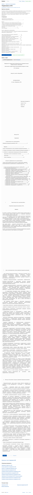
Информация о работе (9, 460)
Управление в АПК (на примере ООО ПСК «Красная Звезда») (12, 476)
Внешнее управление (5, 486)
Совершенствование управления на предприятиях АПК (11, 471)
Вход (20, 1)
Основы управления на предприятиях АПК (9, 466)
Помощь (23, 1)
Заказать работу (28, 1)
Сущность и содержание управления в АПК (9, 468)
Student (7, 492)
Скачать (18, 59)
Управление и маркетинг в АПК (7, 465)
